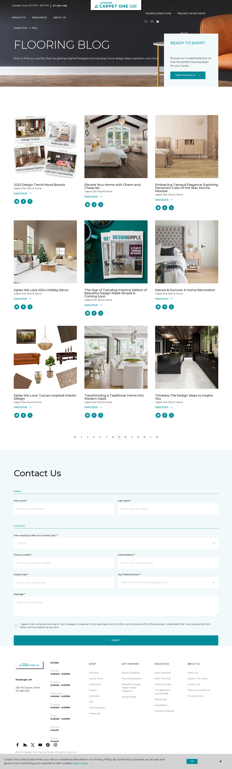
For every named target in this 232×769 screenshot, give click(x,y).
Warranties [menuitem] (161, 699)
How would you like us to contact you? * (36, 535)
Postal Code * (21, 574)
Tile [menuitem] (91, 701)
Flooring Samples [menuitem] (132, 678)
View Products (185, 75)
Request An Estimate (191, 13)
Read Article (20, 193)
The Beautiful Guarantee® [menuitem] (162, 692)
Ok (192, 761)
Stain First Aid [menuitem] (162, 678)
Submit (116, 640)
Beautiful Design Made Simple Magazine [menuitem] (131, 687)
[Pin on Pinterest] (16, 201)
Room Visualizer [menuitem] (131, 672)
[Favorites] (152, 21)
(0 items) (158, 21)
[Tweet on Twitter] (30, 201)
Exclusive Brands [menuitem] (164, 711)
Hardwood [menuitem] (95, 684)
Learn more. (80, 763)
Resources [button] (39, 17)
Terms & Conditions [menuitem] (198, 690)
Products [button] (19, 17)
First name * (20, 501)
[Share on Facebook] (23, 201)
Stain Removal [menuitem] (163, 672)
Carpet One (20, 27)
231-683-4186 (60, 5)
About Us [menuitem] (192, 672)
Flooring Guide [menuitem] (163, 684)
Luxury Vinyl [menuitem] (96, 678)
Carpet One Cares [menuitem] (197, 678)
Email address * (126, 555)
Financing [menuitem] (94, 713)
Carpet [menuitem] (93, 690)
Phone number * (23, 555)
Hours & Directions (158, 13)
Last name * (124, 501)
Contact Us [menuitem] (193, 684)
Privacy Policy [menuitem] (195, 696)
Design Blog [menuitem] (129, 696)
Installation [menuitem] (161, 705)
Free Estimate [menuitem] (97, 707)
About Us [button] (60, 17)
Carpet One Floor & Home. (39, 752)
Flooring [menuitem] (93, 672)
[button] (146, 21)
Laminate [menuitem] (94, 696)
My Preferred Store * (129, 574)
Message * (19, 594)
